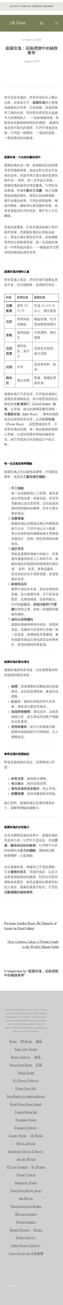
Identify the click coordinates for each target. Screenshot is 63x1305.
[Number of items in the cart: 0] (41, 23)
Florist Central (26, 1175)
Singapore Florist (26, 1183)
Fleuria (37, 1230)
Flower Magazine (31, 40)
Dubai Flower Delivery (26, 1245)
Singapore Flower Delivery (25, 1151)
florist (13, 1041)
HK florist (26, 1041)
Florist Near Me (25, 1088)
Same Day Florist (26, 1049)
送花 (37, 1057)
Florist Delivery (26, 1237)
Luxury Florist (17, 1135)
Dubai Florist (26, 1073)
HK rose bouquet (26, 1214)
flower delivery (21, 1057)
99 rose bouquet (17, 1167)
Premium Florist (26, 1120)
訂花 (39, 1065)
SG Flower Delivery (26, 1080)
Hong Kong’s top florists (25, 1206)
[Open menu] (57, 23)
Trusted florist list (26, 1112)
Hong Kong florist (21, 1065)
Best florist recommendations (26, 1096)
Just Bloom (26, 1198)
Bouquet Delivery (25, 1128)
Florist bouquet (26, 1222)
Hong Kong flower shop (25, 1190)
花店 (39, 1041)
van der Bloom (25, 1159)
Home (8, 1276)
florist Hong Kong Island (25, 1104)
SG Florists (38, 1167)
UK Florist (36, 1135)
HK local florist (25, 1143)
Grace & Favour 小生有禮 (26, 1253)
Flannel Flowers (19, 1230)
